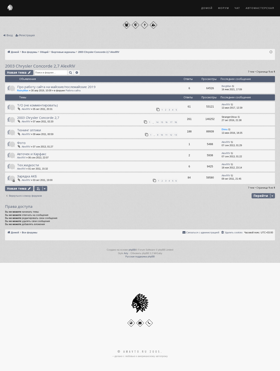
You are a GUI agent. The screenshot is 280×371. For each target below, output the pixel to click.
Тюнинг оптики (29, 130)
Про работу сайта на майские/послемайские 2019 (56, 87)
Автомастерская (260, 8)
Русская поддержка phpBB (140, 256)
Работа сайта (73, 90)
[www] (131, 323)
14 (157, 122)
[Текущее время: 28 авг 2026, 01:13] (271, 52)
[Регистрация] (153, 25)
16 (166, 122)
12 (171, 134)
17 (171, 122)
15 (162, 122)
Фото (21, 142)
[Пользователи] (126, 25)
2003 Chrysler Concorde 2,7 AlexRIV (40, 66)
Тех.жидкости (28, 165)
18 (176, 122)
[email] (140, 323)
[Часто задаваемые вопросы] (144, 25)
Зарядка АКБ (27, 176)
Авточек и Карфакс (31, 154)
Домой (207, 8)
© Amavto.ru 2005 (139, 351)
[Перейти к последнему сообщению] (233, 86)
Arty (126, 253)
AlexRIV (26, 109)
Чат (237, 8)
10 (162, 134)
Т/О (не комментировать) (37, 105)
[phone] (149, 323)
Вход (10, 35)
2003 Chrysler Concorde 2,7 (38, 117)
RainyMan (22, 90)
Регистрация (27, 35)
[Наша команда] (135, 25)
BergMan (226, 86)
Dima (225, 129)
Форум (223, 8)
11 (166, 134)
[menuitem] (232, 232)
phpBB (132, 249)
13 (176, 134)
